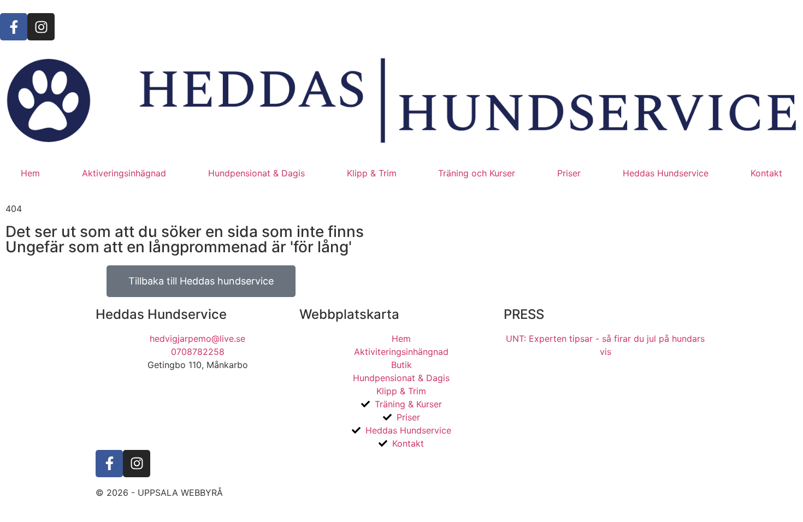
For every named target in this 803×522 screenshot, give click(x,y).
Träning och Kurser (476, 173)
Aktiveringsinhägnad (124, 173)
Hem (30, 173)
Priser (569, 173)
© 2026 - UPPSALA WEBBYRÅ (159, 492)
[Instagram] (41, 26)
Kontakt (766, 173)
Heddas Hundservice (665, 173)
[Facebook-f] (13, 26)
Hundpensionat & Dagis (256, 173)
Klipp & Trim (372, 173)
